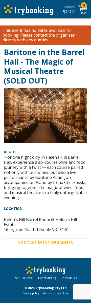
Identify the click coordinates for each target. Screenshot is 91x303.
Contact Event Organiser (45, 242)
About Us (69, 278)
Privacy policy (30, 293)
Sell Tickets (23, 278)
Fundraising (47, 278)
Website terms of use (56, 293)
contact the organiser (54, 35)
